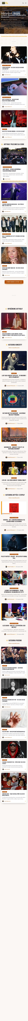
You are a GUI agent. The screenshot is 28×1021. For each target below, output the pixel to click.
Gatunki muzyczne (7, 167)
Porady (4, 331)
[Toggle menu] (25, 3)
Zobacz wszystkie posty (14, 347)
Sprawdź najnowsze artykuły (13, 282)
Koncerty (14, 373)
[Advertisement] (14, 41)
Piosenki (4, 129)
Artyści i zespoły (6, 65)
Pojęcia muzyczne (6, 97)
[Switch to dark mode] (23, 3)
